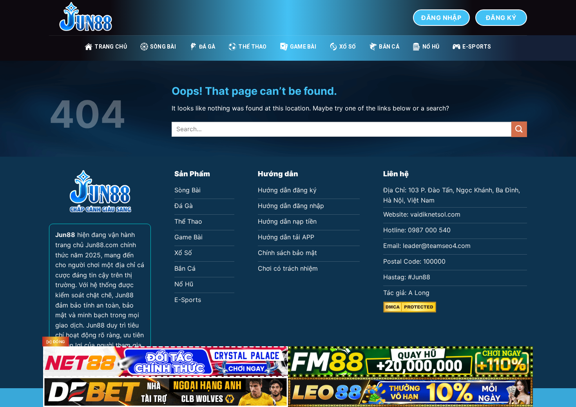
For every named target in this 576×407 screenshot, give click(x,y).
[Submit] (519, 129)
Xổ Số (347, 46)
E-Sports (476, 46)
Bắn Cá (389, 46)
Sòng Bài (163, 46)
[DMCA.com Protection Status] (409, 306)
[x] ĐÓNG (55, 341)
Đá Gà (207, 46)
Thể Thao (252, 46)
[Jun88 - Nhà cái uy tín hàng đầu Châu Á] (88, 17)
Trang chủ (110, 46)
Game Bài (303, 46)
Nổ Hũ (430, 46)
